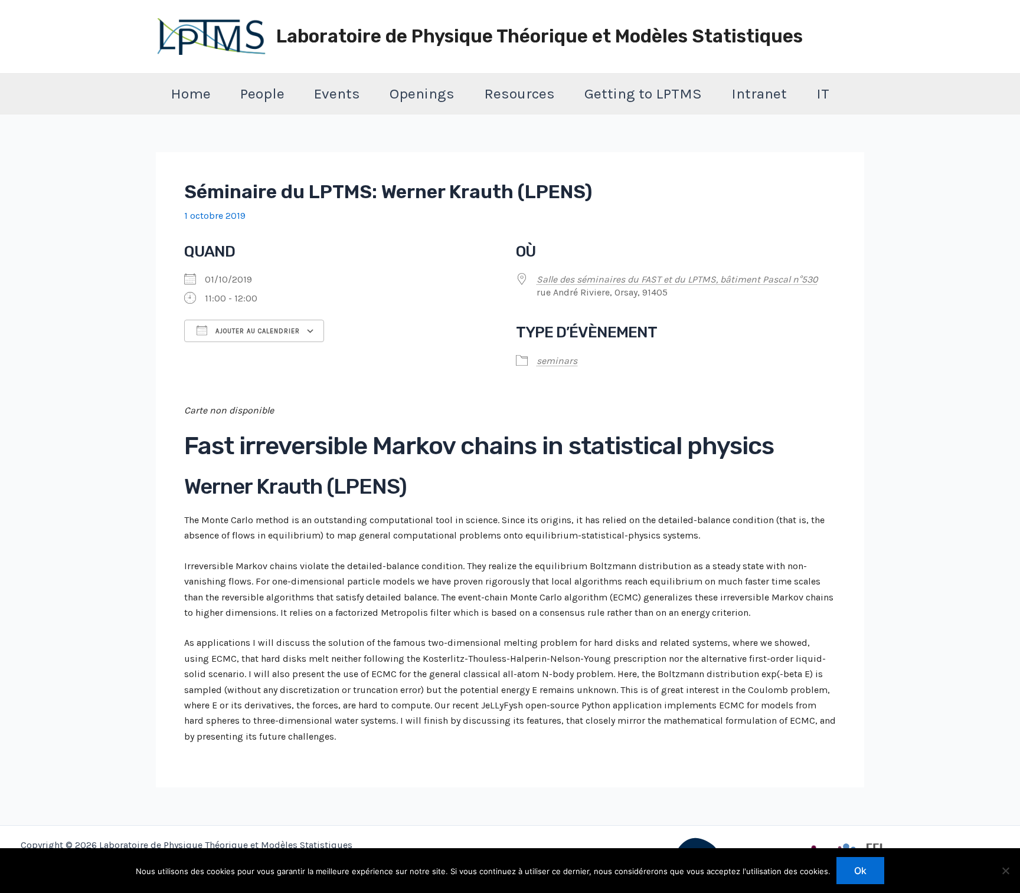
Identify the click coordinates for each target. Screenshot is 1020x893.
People (262, 93)
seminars (557, 360)
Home (191, 93)
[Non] (1005, 870)
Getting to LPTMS (643, 93)
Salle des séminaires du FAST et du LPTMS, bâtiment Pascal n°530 (677, 279)
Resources (519, 93)
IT (822, 93)
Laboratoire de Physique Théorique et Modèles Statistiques (539, 36)
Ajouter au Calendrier (256, 331)
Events (337, 93)
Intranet (759, 93)
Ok (860, 870)
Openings (422, 93)
